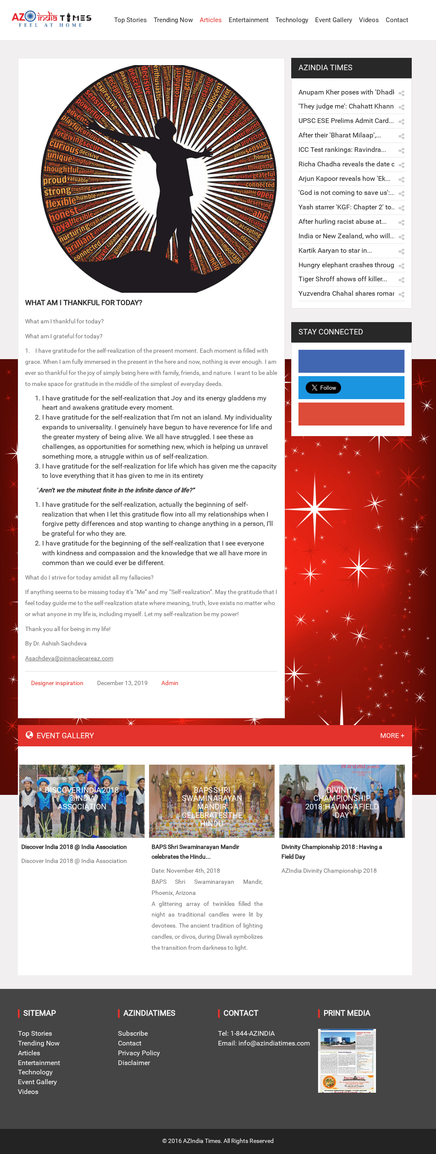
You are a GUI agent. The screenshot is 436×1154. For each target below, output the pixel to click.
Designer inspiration (57, 683)
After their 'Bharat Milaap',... (339, 135)
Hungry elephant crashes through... (350, 265)
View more (82, 801)
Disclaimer (134, 1063)
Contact (397, 20)
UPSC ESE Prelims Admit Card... (346, 121)
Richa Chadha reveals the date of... (350, 164)
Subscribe (133, 1033)
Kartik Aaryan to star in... (335, 250)
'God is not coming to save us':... (346, 193)
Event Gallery (333, 20)
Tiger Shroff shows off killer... (342, 279)
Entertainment (249, 20)
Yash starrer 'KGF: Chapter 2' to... (347, 207)
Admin (169, 683)
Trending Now (173, 20)
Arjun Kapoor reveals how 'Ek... (344, 178)
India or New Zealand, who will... (346, 236)
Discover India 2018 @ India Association (74, 847)
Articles (211, 20)
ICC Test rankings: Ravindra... (342, 150)
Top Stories (130, 20)
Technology (291, 20)
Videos (369, 20)
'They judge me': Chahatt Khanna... (350, 106)
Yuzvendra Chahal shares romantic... (353, 293)
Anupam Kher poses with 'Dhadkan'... (354, 92)
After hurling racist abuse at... (342, 221)
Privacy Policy (139, 1053)
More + (392, 735)
